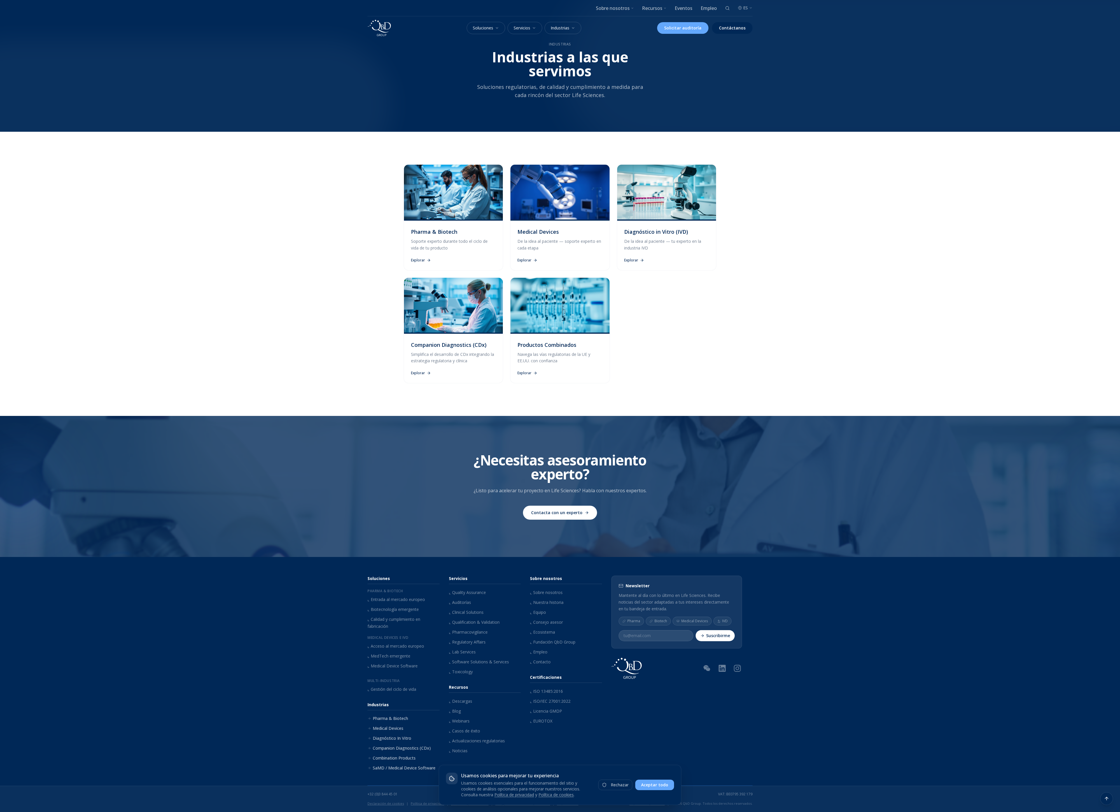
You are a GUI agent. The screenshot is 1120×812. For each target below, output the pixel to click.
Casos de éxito (464, 731)
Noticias (458, 750)
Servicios (522, 28)
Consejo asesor (546, 622)
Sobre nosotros (613, 8)
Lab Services (462, 652)
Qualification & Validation (474, 622)
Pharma (633, 620)
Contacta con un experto (556, 512)
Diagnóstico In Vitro (392, 738)
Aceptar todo (654, 785)
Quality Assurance (467, 592)
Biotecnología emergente (393, 609)
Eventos (683, 8)
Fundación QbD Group (552, 642)
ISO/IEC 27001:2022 (550, 701)
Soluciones (483, 28)
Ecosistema (542, 632)
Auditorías (460, 602)
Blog (455, 711)
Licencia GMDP (546, 711)
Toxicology (461, 671)
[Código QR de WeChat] (707, 668)
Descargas (460, 701)
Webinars (459, 721)
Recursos (652, 8)
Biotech (660, 620)
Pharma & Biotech (390, 718)
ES (745, 7)
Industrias (560, 28)
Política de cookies (556, 794)
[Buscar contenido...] (727, 8)
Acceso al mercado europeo (396, 646)
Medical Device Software (393, 666)
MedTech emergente (389, 656)
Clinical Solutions (466, 612)
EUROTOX (541, 721)
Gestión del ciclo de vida (392, 689)
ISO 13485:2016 (546, 691)
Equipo (538, 612)
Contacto (540, 662)
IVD (725, 620)
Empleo (709, 8)
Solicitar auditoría (682, 28)
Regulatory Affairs (467, 642)
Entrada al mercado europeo (396, 599)
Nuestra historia (547, 602)
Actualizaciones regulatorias (477, 741)
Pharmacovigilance (468, 632)
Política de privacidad (514, 794)
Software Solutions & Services (479, 662)
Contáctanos (732, 28)
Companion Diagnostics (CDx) (402, 748)
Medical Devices (388, 728)
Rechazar (620, 785)
